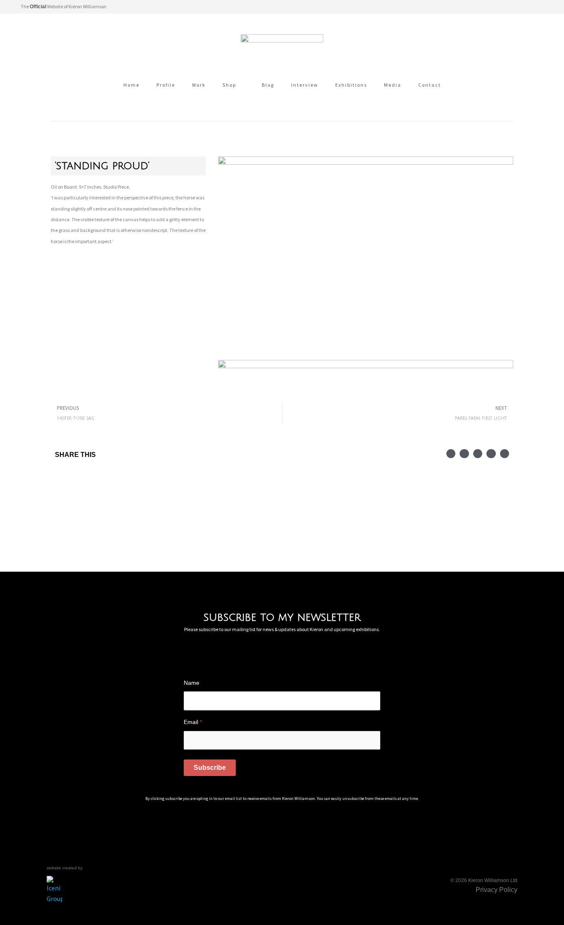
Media (392, 85)
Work (199, 85)
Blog (268, 85)
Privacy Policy (496, 889)
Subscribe (210, 767)
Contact (429, 85)
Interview (304, 85)
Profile (165, 85)
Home (131, 85)
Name (191, 682)
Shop (229, 85)
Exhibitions (351, 85)
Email (193, 722)
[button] (539, 7)
